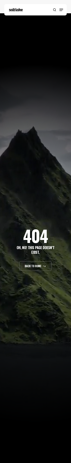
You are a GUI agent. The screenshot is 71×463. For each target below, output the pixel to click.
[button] (61, 9)
